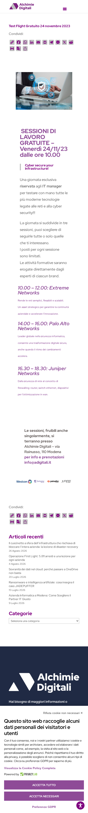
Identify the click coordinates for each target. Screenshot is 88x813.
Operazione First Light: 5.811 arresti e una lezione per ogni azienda (42, 558)
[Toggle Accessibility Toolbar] (80, 805)
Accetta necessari (44, 796)
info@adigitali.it (37, 462)
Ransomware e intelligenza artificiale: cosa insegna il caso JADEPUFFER (41, 584)
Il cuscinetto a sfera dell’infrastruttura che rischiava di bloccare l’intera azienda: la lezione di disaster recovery (43, 545)
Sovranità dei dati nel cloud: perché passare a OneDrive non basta (43, 571)
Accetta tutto (44, 785)
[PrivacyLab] (28, 774)
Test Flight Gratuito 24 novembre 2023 (39, 26)
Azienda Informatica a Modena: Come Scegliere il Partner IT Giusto (40, 597)
